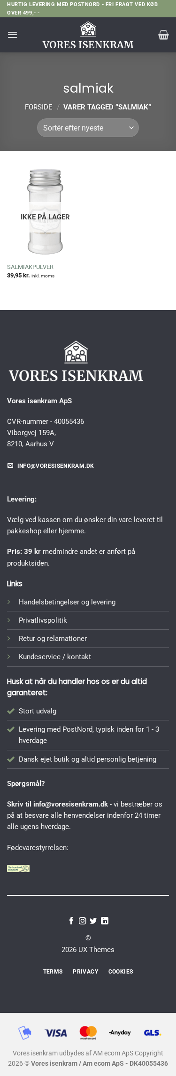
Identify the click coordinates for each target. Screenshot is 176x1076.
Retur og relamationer (53, 638)
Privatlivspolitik (43, 620)
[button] (12, 34)
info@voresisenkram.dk (70, 804)
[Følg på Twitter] (93, 921)
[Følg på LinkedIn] (104, 921)
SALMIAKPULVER (30, 266)
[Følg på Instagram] (82, 921)
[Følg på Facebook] (71, 921)
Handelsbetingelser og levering (67, 602)
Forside (39, 107)
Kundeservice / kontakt (55, 657)
